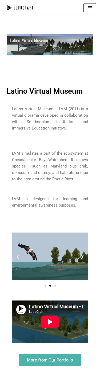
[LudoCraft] (20, 8)
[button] (18, 257)
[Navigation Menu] (89, 7)
